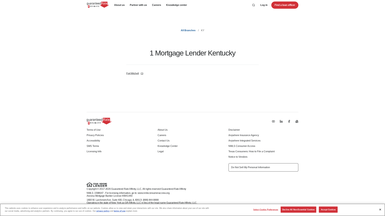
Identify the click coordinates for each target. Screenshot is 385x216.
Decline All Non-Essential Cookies (298, 209)
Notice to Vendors (237, 157)
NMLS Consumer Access (241, 146)
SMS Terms (93, 146)
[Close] (380, 209)
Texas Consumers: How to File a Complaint (251, 151)
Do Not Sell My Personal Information (250, 167)
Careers (162, 135)
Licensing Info (94, 151)
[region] (192, 210)
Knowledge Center (168, 146)
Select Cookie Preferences (265, 209)
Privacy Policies (95, 135)
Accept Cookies (328, 209)
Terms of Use (94, 130)
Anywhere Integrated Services (244, 140)
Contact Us (163, 140)
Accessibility (93, 140)
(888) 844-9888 (151, 200)
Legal (161, 151)
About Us (163, 130)
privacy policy (102, 211)
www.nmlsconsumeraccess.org (154, 193)
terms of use (119, 211)
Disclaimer (234, 130)
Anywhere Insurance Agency (243, 135)
